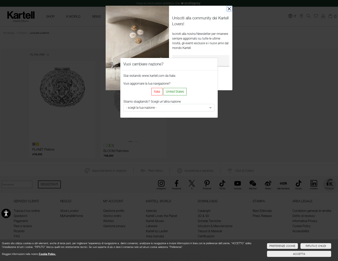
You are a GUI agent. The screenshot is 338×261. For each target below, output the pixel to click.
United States (175, 91)
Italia (157, 91)
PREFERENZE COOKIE (282, 245)
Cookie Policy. (47, 254)
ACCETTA (299, 254)
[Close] (229, 8)
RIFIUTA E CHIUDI (316, 245)
